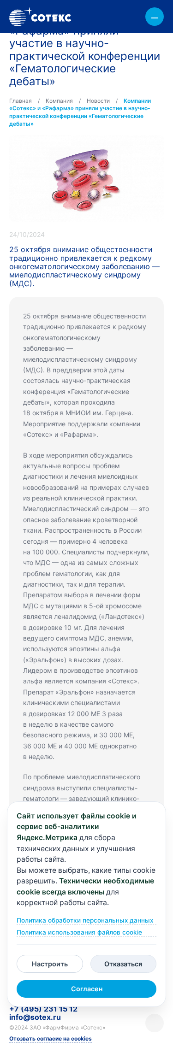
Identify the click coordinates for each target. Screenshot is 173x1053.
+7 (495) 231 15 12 (43, 1009)
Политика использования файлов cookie (79, 932)
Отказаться (123, 964)
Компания (59, 100)
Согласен (86, 989)
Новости (98, 100)
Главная (20, 100)
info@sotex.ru (35, 1017)
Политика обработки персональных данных (85, 920)
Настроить (50, 964)
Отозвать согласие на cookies (50, 1038)
